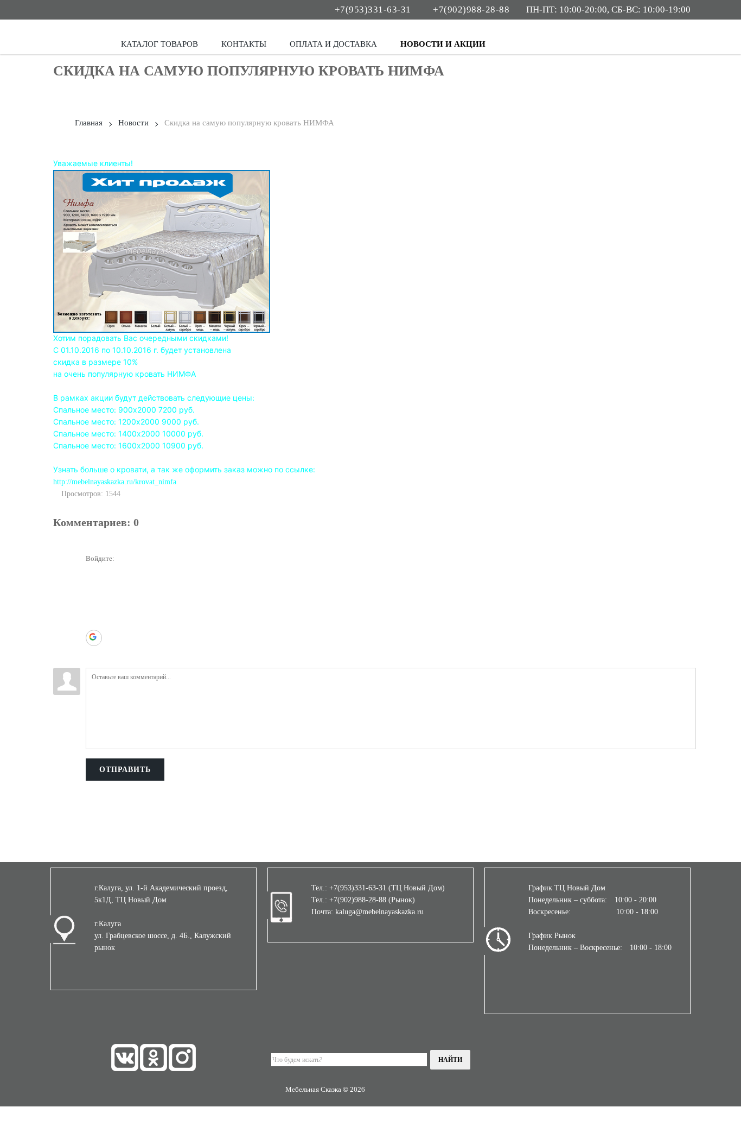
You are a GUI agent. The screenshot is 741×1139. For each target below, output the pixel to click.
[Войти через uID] (94, 573)
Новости (133, 122)
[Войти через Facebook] (94, 605)
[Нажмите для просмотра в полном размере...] (161, 250)
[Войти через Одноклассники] (94, 654)
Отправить (125, 769)
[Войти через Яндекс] (94, 621)
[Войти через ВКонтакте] (94, 589)
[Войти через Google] (94, 638)
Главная (89, 122)
